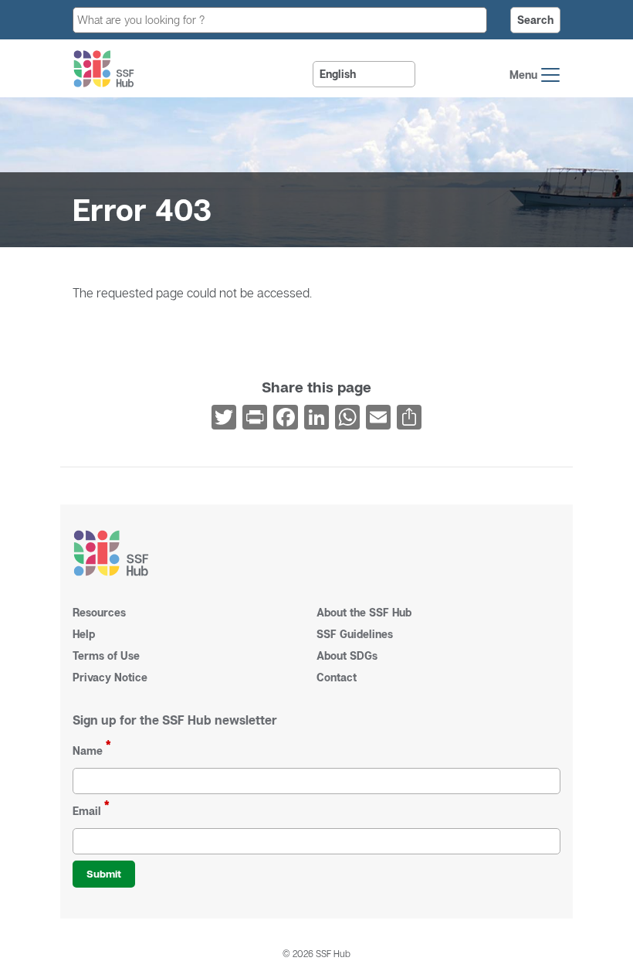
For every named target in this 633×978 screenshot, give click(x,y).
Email (87, 810)
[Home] (104, 68)
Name (88, 750)
